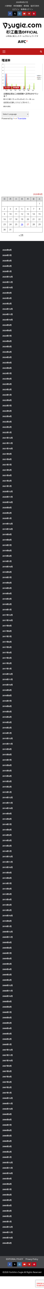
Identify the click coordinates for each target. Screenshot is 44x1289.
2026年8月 (7, 250)
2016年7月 (7, 701)
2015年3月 (7, 781)
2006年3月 (7, 1146)
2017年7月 (7, 636)
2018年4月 (7, 593)
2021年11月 (7, 443)
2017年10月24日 (19, 99)
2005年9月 (7, 1178)
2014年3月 (7, 840)
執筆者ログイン (27, 9)
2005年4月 (7, 1205)
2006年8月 (7, 1119)
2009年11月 (7, 937)
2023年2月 (7, 389)
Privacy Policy (32, 1259)
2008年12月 (7, 985)
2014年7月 (7, 824)
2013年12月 (7, 856)
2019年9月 (7, 534)
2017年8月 (7, 631)
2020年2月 (7, 513)
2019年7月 (7, 545)
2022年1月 (7, 432)
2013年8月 (7, 878)
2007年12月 (7, 1050)
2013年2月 (7, 910)
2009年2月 (7, 980)
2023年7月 (7, 373)
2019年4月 (7, 556)
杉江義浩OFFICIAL (22, 32)
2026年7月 (7, 255)
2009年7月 (7, 953)
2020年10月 (7, 502)
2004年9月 (7, 1243)
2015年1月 (7, 792)
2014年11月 (7, 803)
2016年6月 (7, 706)
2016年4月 (7, 717)
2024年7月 (7, 336)
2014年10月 (7, 808)
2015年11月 (7, 744)
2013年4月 (7, 899)
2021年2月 (7, 480)
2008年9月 (7, 1001)
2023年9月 (7, 362)
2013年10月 (7, 867)
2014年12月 (7, 797)
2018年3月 (7, 599)
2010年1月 (7, 926)
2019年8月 (7, 540)
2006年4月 (7, 1141)
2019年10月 (7, 529)
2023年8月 (7, 368)
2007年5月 (7, 1071)
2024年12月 (7, 309)
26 (22, 224)
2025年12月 (7, 276)
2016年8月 (7, 695)
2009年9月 (7, 942)
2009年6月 (7, 958)
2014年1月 (7, 851)
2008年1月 (7, 1044)
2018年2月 (7, 604)
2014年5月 (7, 835)
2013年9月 (7, 872)
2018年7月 (7, 577)
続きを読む (7, 106)
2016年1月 (7, 733)
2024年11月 (7, 314)
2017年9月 (7, 625)
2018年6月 (7, 582)
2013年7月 (7, 883)
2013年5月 (7, 894)
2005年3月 (7, 1211)
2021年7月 (7, 464)
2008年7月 (7, 1012)
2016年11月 (7, 679)
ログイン (15, 9)
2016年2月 (7, 727)
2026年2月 (7, 266)
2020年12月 (7, 491)
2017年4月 (7, 652)
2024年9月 (7, 325)
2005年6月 (7, 1194)
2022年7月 (7, 405)
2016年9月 (7, 690)
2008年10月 (7, 996)
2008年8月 (7, 1007)
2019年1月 (7, 561)
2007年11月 (7, 1055)
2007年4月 (7, 1076)
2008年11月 (7, 990)
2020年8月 (7, 507)
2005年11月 (7, 1168)
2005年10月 (7, 1173)
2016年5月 (7, 711)
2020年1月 (7, 518)
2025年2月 (7, 303)
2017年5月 (7, 647)
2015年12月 (7, 738)
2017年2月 (7, 663)
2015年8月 (7, 754)
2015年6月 (7, 765)
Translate (22, 118)
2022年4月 (7, 416)
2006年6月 (7, 1130)
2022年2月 (7, 427)
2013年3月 (7, 905)
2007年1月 (7, 1092)
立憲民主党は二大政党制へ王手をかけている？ (20, 95)
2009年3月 (7, 974)
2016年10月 (7, 684)
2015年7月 (7, 760)
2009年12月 (7, 931)
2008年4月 (7, 1028)
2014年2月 (7, 846)
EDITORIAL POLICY (14, 1259)
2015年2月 (7, 786)
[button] (4, 51)
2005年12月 (7, 1162)
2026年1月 (7, 271)
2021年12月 (7, 438)
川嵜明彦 (8, 6)
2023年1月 (7, 395)
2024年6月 (7, 341)
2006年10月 (7, 1109)
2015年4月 (7, 776)
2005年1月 (7, 1221)
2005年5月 (7, 1200)
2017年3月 (7, 658)
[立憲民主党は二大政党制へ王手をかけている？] (22, 77)
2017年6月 (7, 642)
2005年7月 (7, 1189)
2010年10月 (7, 915)
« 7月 (21, 235)
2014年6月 (7, 829)
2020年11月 (7, 497)
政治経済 (16, 88)
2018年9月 (7, 572)
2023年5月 (7, 384)
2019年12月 (7, 523)
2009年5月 (7, 964)
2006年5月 (7, 1135)
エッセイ (7, 88)
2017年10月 (7, 620)
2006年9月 (7, 1114)
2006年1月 (7, 1157)
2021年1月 (7, 486)
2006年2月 (7, 1152)
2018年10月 (7, 566)
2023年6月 (7, 378)
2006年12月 (7, 1098)
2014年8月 (7, 819)
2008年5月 (7, 1023)
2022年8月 (7, 400)
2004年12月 (7, 1227)
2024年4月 (7, 352)
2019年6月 (7, 550)
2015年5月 (7, 770)
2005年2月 (7, 1216)
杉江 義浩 (8, 99)
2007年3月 (7, 1082)
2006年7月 (7, 1125)
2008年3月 (7, 1033)
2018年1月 (7, 609)
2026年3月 (7, 260)
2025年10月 (7, 287)
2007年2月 (7, 1087)
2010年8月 (7, 921)
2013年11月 (7, 862)
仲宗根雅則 (17, 6)
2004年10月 (7, 1237)
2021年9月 (7, 454)
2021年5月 (7, 470)
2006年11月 (7, 1103)
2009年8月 (7, 948)
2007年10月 (7, 1060)
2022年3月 (7, 421)
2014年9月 (7, 813)
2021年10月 (7, 448)
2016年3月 (7, 722)
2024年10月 (7, 319)
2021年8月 (7, 459)
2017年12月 (7, 615)
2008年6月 (7, 1017)
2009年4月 (7, 969)
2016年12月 (7, 674)
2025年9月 (7, 293)
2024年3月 (7, 357)
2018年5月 (7, 588)
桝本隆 (26, 6)
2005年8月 (7, 1184)
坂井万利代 (35, 6)
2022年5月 (7, 411)
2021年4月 (7, 475)
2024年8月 (7, 330)
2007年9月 (7, 1066)
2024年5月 (7, 346)
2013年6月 (7, 888)
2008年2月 (7, 1039)
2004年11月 (7, 1232)
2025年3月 (7, 298)
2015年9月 (7, 749)
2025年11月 (7, 282)
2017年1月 (7, 668)
